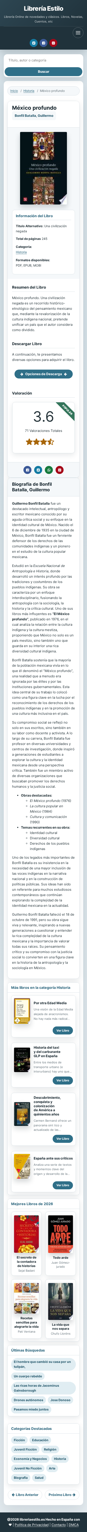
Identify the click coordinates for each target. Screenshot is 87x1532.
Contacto (59, 1525)
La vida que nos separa (60, 1327)
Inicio (14, 91)
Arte (52, 1468)
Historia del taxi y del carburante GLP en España (47, 1051)
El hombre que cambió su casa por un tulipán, (42, 1364)
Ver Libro (62, 1030)
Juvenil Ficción (25, 1449)
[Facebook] (43, 43)
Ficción (19, 1440)
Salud (39, 1477)
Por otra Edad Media (50, 1003)
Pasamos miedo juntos (31, 1409)
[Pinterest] (53, 43)
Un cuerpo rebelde (28, 1376)
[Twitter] (34, 43)
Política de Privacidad (32, 1525)
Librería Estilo (43, 8)
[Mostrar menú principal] (78, 32)
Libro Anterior (27, 1495)
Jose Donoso (60, 1400)
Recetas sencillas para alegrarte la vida (26, 1322)
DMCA (74, 1525)
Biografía (21, 1477)
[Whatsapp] (49, 470)
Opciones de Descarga (43, 374)
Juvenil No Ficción (28, 1468)
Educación (40, 1440)
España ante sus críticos (53, 1158)
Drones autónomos (28, 1400)
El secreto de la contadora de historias (26, 1261)
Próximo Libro (60, 1495)
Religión (50, 1449)
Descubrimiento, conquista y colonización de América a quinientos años (47, 1105)
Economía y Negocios (30, 1459)
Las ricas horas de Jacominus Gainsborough (36, 1388)
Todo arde (60, 1257)
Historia (28, 91)
